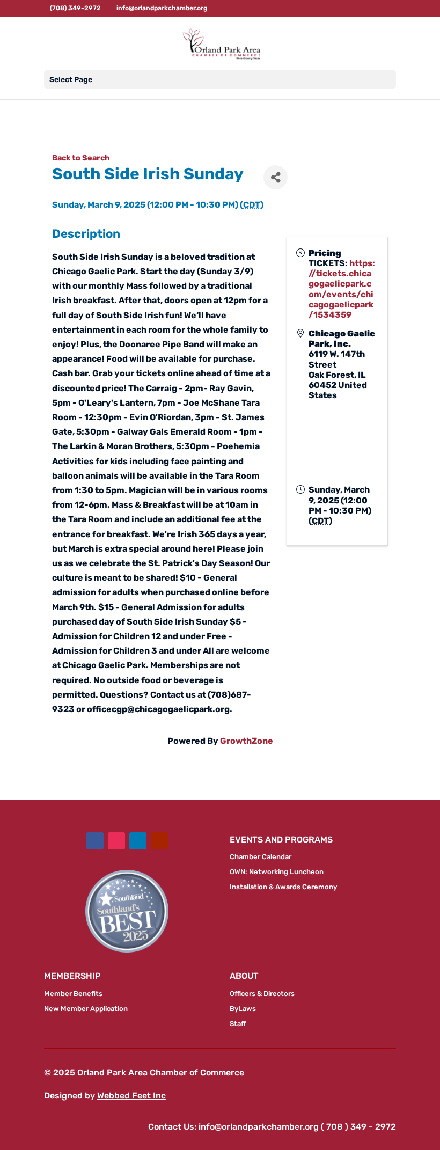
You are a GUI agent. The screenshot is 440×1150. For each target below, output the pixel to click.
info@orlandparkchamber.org (259, 1127)
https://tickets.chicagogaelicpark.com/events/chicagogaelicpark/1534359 (342, 289)
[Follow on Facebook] (95, 840)
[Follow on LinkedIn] (137, 840)
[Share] (275, 177)
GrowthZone (246, 741)
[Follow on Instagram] (116, 840)
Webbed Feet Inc (131, 1095)
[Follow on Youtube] (159, 840)
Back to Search (80, 158)
